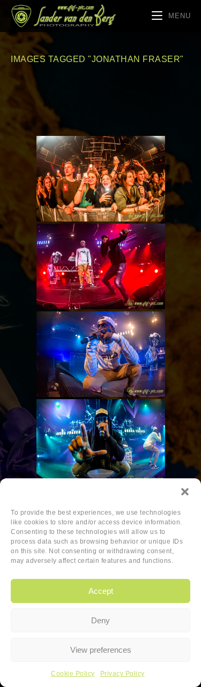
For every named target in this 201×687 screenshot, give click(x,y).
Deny (100, 620)
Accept (100, 591)
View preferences (100, 649)
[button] (185, 491)
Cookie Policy (73, 673)
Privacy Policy (122, 673)
